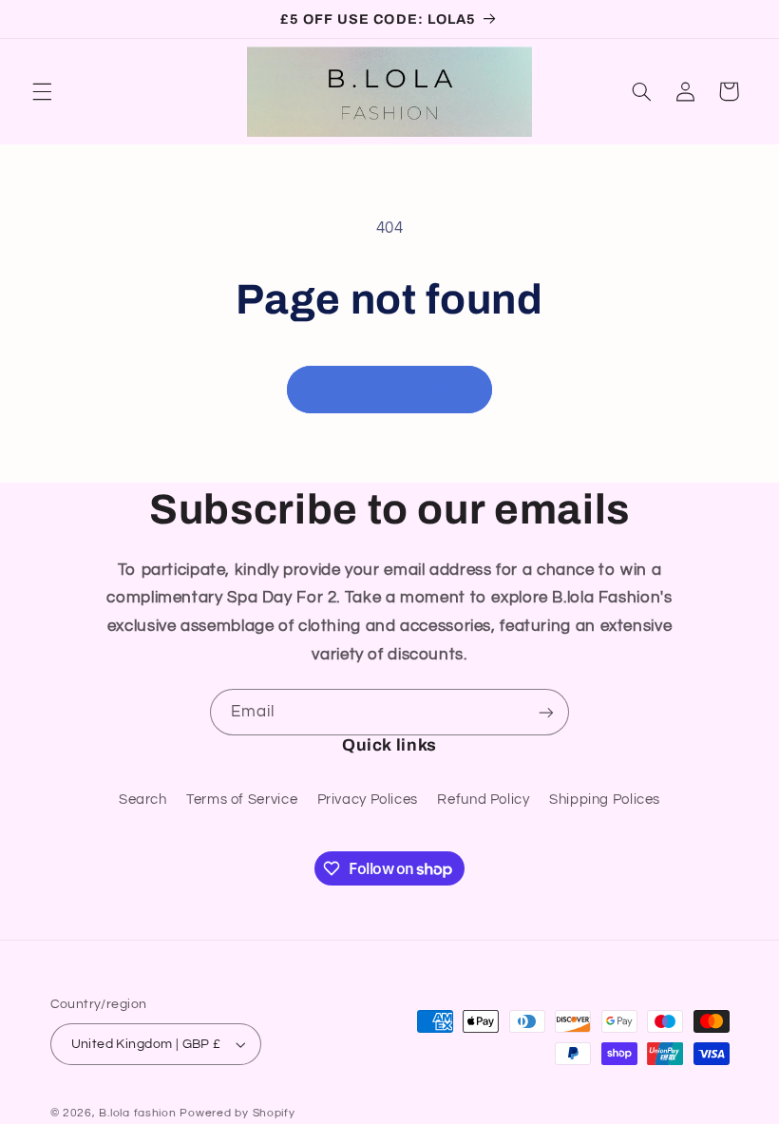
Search (143, 799)
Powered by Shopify (237, 1113)
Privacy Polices (367, 799)
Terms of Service (241, 799)
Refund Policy (483, 799)
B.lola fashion (139, 1113)
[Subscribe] (546, 712)
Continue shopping (390, 389)
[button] (42, 91)
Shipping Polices (604, 799)
